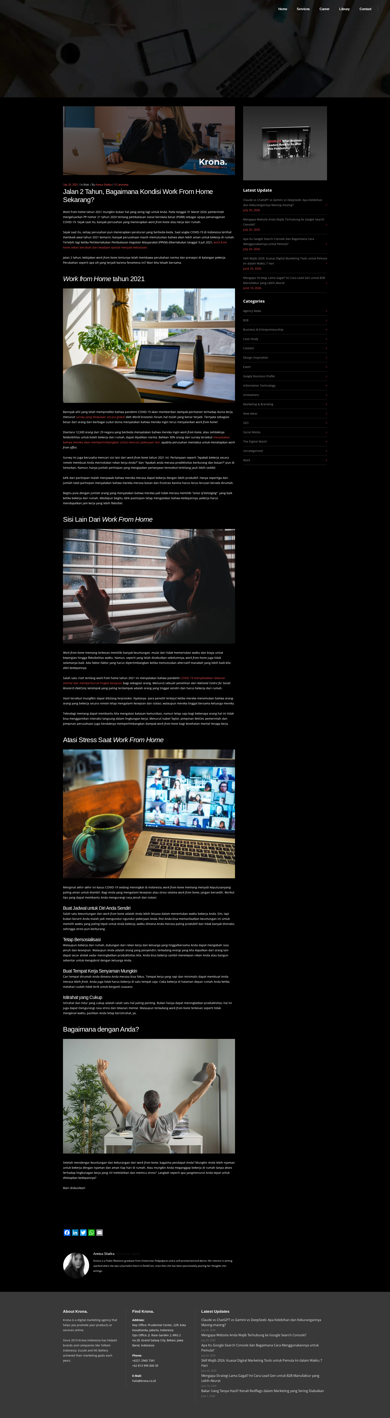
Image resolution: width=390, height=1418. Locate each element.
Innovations (251, 395)
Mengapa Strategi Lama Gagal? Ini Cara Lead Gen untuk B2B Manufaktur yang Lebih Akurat (284, 280)
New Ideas (250, 413)
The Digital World (255, 441)
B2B (245, 320)
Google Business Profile (259, 376)
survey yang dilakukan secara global (100, 417)
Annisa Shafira (103, 184)
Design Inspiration (255, 357)
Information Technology (259, 385)
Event (247, 367)
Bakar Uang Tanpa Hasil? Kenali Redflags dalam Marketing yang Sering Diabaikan (262, 1391)
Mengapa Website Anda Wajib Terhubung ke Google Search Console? (283, 221)
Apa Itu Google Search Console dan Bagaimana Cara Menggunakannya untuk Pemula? (278, 241)
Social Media (251, 432)
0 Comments (121, 184)
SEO (246, 423)
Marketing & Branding (258, 404)
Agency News (252, 311)
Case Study (250, 339)
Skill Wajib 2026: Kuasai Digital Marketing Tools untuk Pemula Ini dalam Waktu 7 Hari (285, 260)
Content (248, 348)
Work (86, 184)
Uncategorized (253, 451)
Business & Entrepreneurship (263, 329)
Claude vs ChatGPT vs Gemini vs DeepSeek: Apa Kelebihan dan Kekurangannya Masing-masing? (282, 202)
